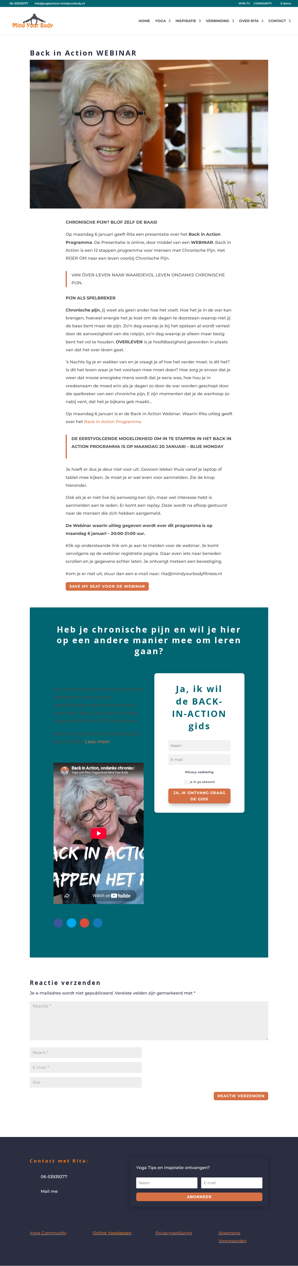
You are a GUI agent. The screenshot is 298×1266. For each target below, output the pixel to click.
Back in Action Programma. (113, 421)
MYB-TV (244, 3)
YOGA (160, 21)
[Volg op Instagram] (43, 1205)
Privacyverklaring (174, 1233)
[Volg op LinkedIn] (61, 1205)
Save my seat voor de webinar (107, 586)
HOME (144, 21)
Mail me (49, 1191)
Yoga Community (48, 1233)
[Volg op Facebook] (33, 1205)
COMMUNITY (263, 3)
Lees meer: (97, 741)
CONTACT (277, 21)
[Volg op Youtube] (52, 1205)
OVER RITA (249, 21)
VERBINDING (217, 21)
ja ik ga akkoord (202, 782)
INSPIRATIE (186, 21)
